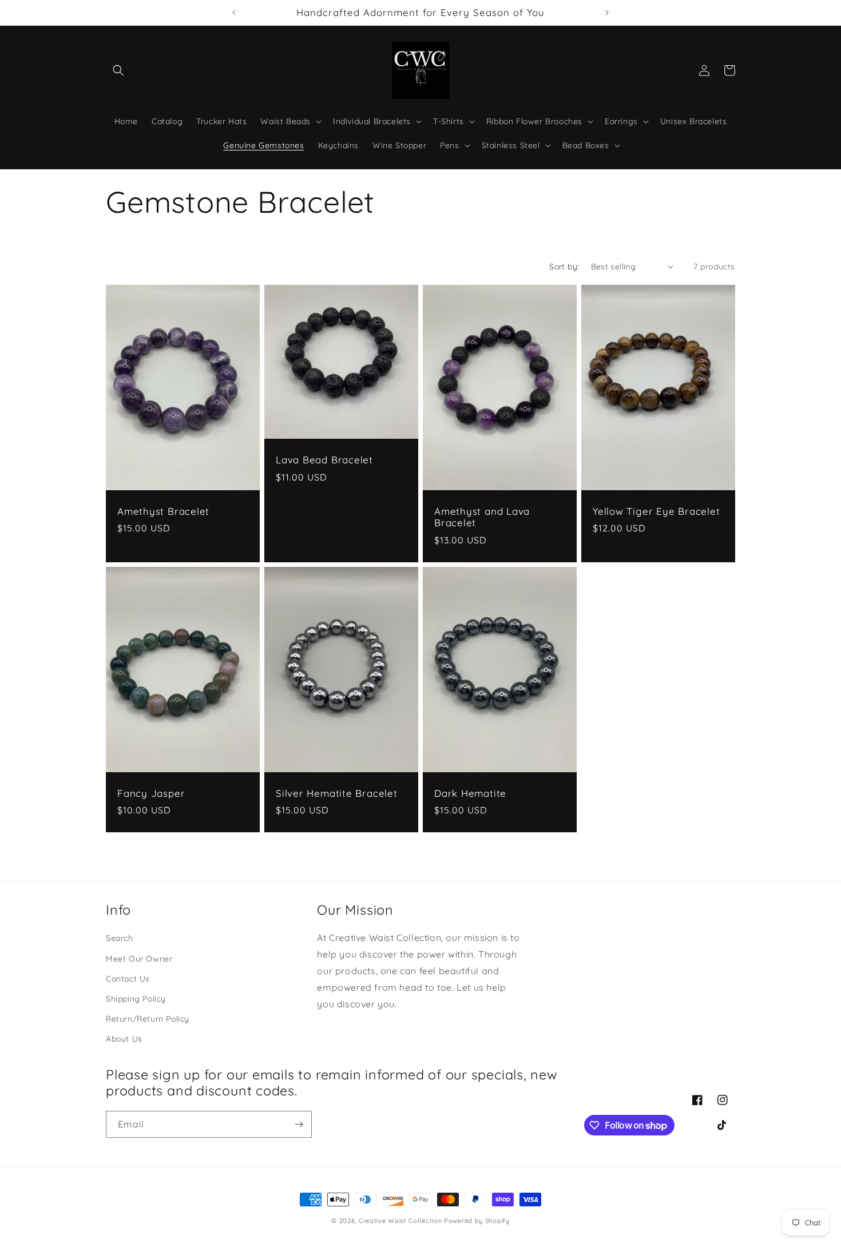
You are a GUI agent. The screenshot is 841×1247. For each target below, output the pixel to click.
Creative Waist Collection (400, 1221)
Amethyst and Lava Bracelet (482, 517)
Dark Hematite (470, 793)
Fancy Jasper (151, 793)
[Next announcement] (607, 12)
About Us (124, 1039)
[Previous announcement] (234, 12)
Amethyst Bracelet (163, 511)
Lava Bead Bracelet (324, 460)
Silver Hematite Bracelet (337, 793)
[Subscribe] (298, 1124)
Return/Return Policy (147, 1019)
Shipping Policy (136, 999)
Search (119, 938)
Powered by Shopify (477, 1221)
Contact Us (128, 979)
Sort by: (564, 266)
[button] (118, 70)
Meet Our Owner (139, 959)
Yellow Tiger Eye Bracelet (656, 511)
